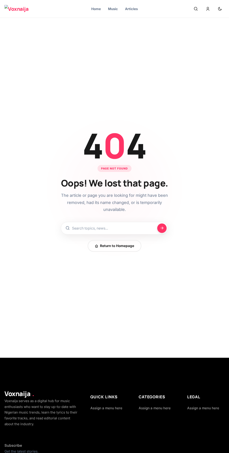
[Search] (195, 9)
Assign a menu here (106, 408)
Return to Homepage (117, 246)
